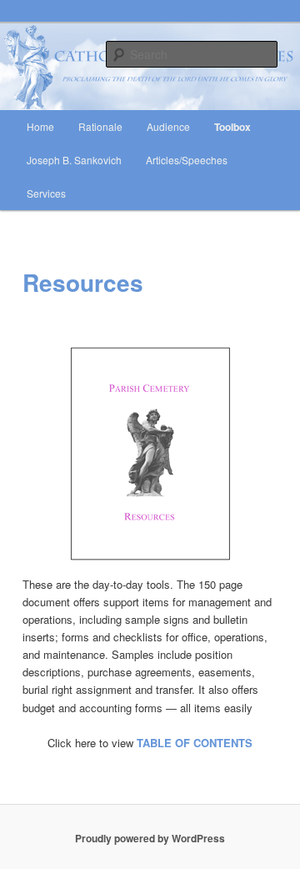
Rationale (100, 126)
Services (46, 193)
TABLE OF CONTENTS (194, 743)
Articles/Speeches (187, 160)
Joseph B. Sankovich (74, 160)
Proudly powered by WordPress (150, 838)
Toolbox (232, 126)
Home (40, 126)
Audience (168, 126)
